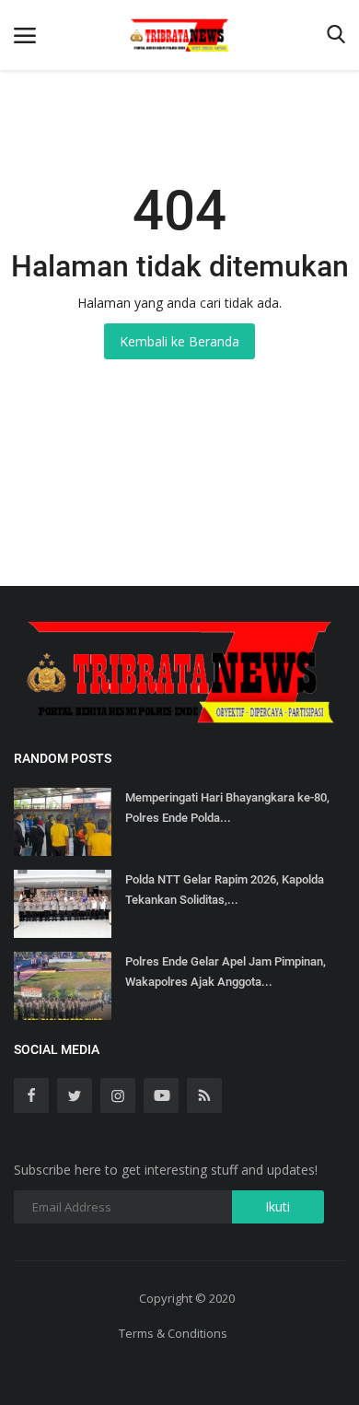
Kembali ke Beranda (179, 341)
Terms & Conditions (173, 1333)
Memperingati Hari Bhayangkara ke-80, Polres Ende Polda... (227, 807)
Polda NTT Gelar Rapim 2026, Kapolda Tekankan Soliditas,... (224, 889)
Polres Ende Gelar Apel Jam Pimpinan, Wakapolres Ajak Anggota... (225, 971)
